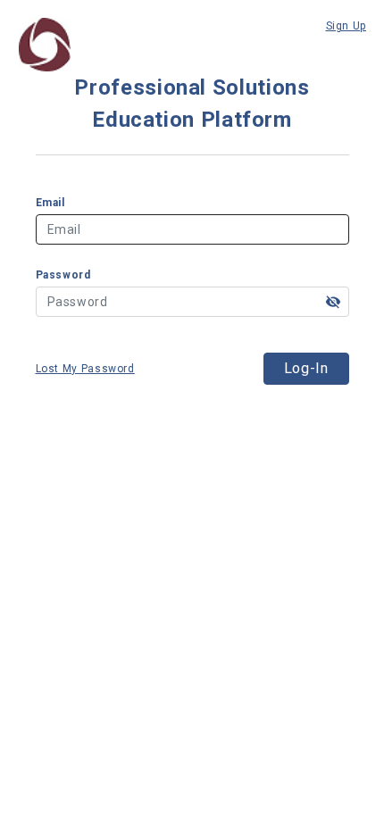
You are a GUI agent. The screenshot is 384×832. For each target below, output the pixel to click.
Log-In (306, 368)
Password (63, 275)
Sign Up (346, 26)
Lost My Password (85, 368)
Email (50, 202)
